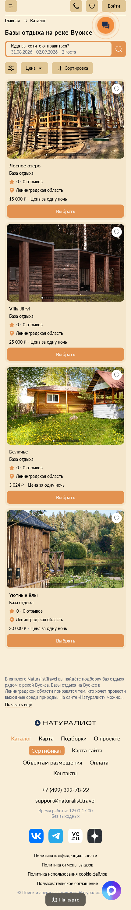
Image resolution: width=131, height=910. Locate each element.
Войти (114, 6)
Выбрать (65, 211)
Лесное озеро (25, 165)
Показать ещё (18, 704)
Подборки (74, 738)
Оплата (99, 762)
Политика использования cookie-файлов (67, 874)
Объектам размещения (52, 762)
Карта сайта (87, 750)
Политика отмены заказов (67, 864)
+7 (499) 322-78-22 (65, 789)
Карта (46, 738)
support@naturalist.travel (65, 800)
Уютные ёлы (23, 595)
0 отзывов (33, 181)
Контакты (65, 773)
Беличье (18, 451)
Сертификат (46, 750)
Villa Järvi (19, 308)
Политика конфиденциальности (65, 855)
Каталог (21, 738)
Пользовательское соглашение (67, 883)
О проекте (107, 738)
